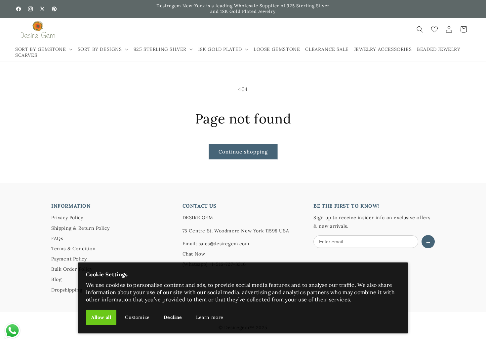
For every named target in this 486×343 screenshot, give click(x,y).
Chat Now (193, 254)
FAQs (57, 238)
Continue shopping (243, 152)
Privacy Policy (67, 218)
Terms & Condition (73, 249)
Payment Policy (69, 259)
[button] (44, 49)
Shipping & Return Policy (80, 228)
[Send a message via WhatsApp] (12, 331)
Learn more (209, 317)
